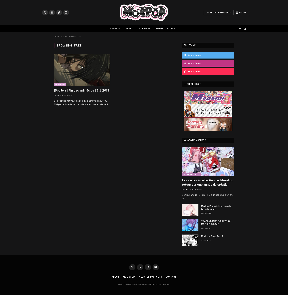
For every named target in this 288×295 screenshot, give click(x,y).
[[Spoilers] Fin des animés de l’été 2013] (82, 70)
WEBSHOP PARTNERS (150, 277)
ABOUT (115, 277)
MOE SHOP (129, 277)
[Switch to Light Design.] (240, 28)
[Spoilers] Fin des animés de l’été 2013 (81, 90)
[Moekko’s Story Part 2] (190, 240)
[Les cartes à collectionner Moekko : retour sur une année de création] (208, 161)
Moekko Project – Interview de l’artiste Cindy (216, 207)
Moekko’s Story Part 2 (212, 236)
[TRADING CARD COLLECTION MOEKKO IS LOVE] (190, 225)
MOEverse (60, 84)
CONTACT (171, 277)
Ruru (59, 95)
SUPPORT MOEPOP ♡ (218, 12)
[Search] (244, 28)
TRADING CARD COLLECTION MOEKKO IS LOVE (216, 222)
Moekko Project (191, 174)
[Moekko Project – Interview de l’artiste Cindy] (190, 210)
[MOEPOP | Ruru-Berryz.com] (144, 12)
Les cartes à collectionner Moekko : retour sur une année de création (207, 182)
